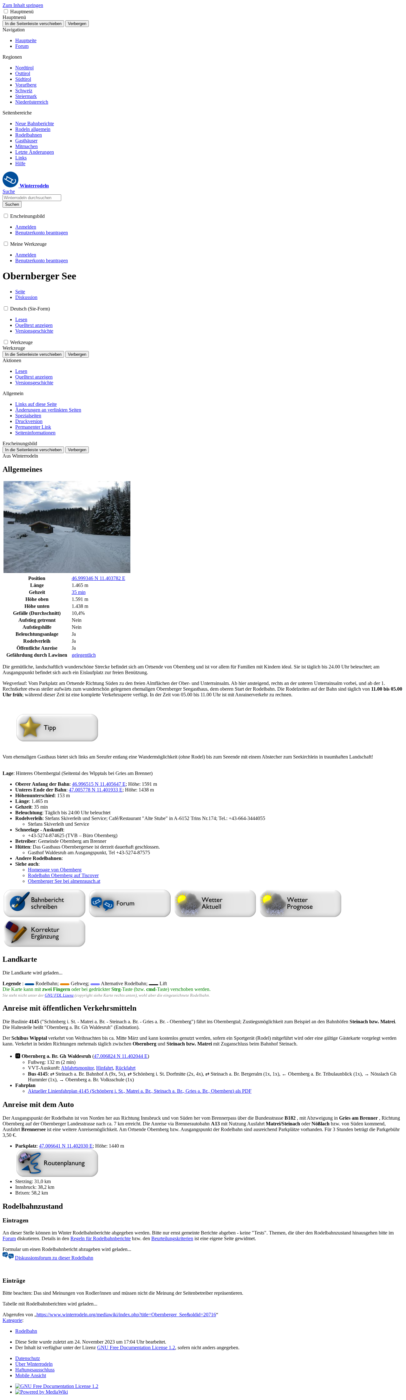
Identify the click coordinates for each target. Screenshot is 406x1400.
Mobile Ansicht (30, 1375)
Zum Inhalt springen (23, 5)
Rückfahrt (125, 1068)
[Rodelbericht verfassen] (45, 916)
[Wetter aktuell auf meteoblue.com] (215, 916)
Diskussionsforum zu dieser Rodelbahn (54, 1257)
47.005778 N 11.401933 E (95, 789)
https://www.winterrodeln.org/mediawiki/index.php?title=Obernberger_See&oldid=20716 (126, 1314)
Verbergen (77, 23)
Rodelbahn (26, 1331)
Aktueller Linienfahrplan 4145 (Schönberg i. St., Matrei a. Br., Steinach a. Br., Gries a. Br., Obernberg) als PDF (140, 1091)
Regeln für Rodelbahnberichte (100, 1238)
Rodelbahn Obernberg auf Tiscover (63, 875)
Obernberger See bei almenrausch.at (64, 881)
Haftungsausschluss (35, 1369)
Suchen (12, 204)
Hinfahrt (104, 1068)
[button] (6, 11)
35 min (79, 592)
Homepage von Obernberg (55, 869)
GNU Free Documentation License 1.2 (136, 1347)
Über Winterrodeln (34, 1364)
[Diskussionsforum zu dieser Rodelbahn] (130, 916)
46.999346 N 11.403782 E (98, 578)
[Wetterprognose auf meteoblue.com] (301, 916)
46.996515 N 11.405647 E (99, 784)
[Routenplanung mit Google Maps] (57, 1175)
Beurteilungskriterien (172, 1238)
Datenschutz (27, 1358)
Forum (9, 1238)
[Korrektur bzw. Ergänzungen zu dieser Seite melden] (45, 945)
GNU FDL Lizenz (59, 995)
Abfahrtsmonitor (77, 1068)
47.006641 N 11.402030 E (66, 1146)
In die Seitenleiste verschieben (33, 23)
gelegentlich (84, 655)
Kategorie (12, 1320)
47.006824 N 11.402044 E (120, 1056)
